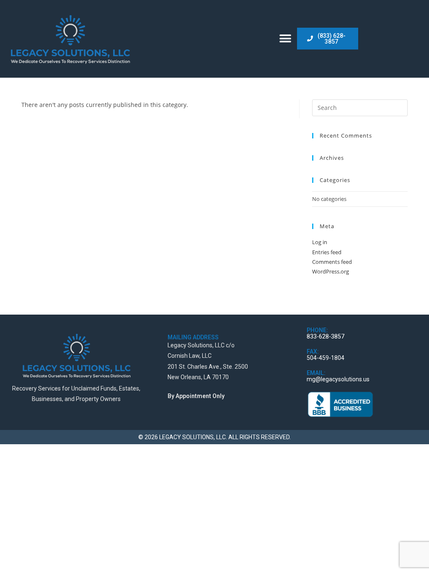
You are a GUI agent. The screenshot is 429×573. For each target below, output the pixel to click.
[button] (285, 38)
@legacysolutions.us (342, 379)
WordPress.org (330, 271)
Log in (319, 242)
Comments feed (332, 262)
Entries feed (326, 252)
